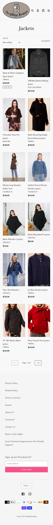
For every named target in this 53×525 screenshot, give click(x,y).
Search (8, 405)
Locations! (10, 419)
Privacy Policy (11, 383)
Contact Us (10, 427)
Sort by (5, 38)
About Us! (9, 412)
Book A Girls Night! (14, 434)
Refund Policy (11, 390)
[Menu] (48, 10)
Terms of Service (12, 397)
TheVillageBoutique (29, 516)
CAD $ (25, 485)
